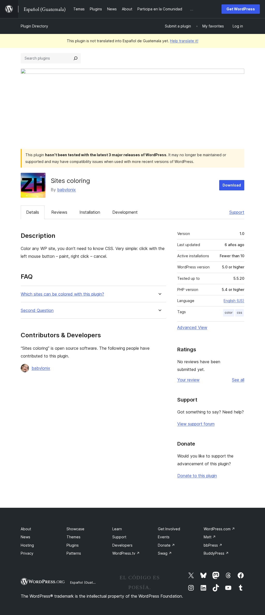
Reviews (59, 212)
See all (238, 379)
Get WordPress (240, 9)
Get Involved (169, 529)
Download (232, 185)
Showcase (75, 529)
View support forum (196, 423)
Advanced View (192, 327)
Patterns (74, 553)
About (26, 529)
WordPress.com (219, 529)
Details (32, 212)
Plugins (73, 545)
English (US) (234, 300)
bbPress (213, 545)
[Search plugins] (75, 58)
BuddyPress (216, 553)
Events (164, 537)
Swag (165, 553)
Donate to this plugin (197, 475)
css (239, 312)
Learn (117, 529)
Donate (166, 545)
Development (125, 212)
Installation (89, 212)
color (229, 312)
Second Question (37, 310)
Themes (73, 537)
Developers (122, 545)
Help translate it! (184, 41)
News (25, 537)
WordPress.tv (126, 553)
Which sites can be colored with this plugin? (62, 294)
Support (236, 212)
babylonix (66, 189)
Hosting (27, 545)
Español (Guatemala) (87, 582)
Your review (188, 379)
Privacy (27, 553)
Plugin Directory (34, 26)
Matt (210, 537)
